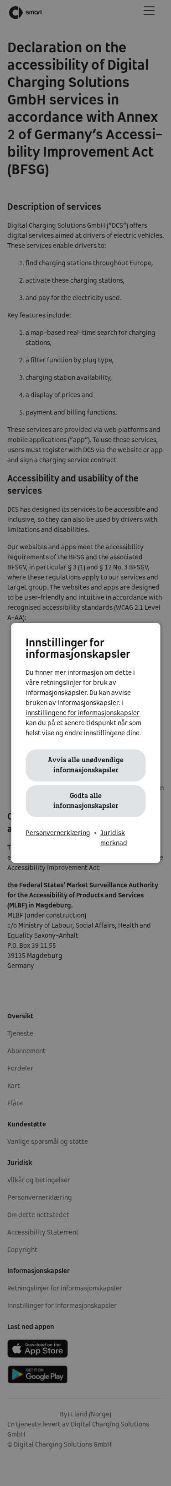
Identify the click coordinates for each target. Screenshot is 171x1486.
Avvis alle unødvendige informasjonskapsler (86, 765)
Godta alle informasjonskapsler (85, 801)
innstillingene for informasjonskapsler (83, 713)
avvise (121, 693)
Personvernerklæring (58, 833)
